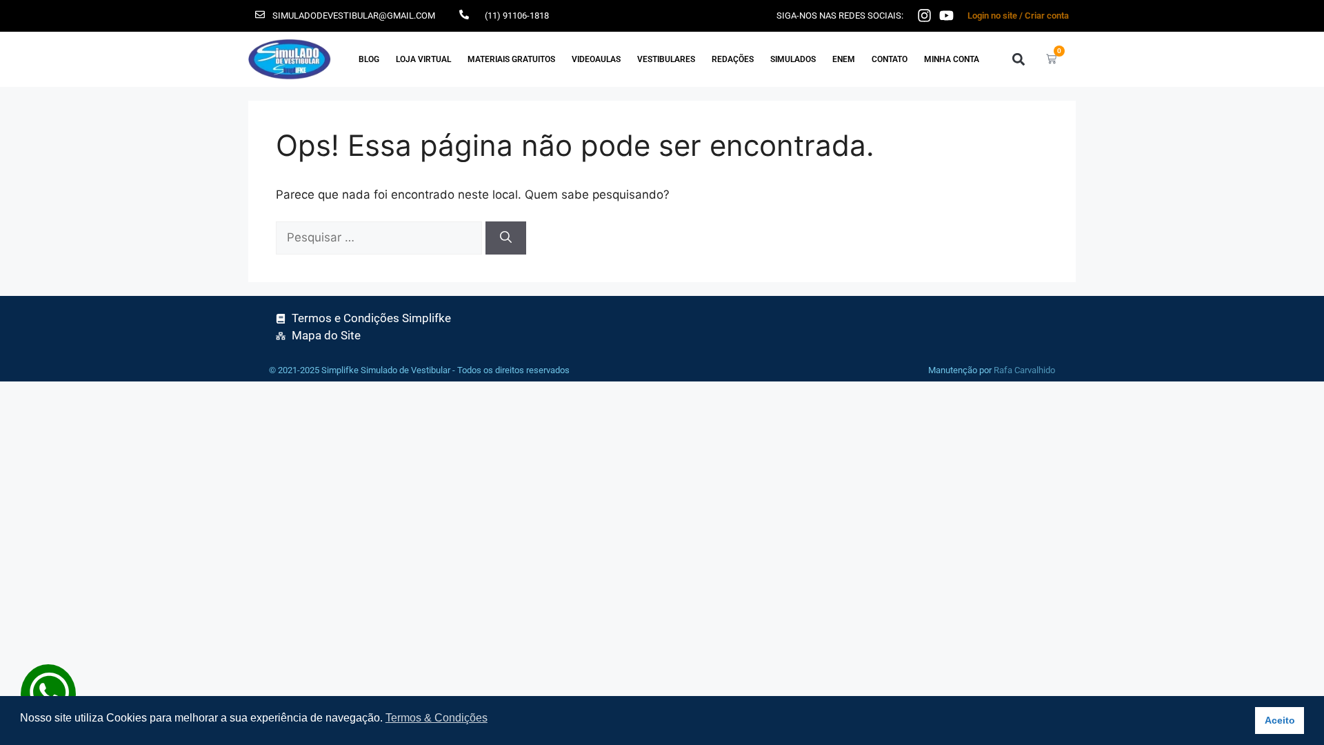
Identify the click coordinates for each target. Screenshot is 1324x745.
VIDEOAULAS (596, 59)
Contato (889, 59)
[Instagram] (924, 15)
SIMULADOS (793, 59)
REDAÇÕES (733, 59)
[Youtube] (946, 15)
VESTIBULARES (666, 59)
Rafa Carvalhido (1024, 370)
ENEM (843, 59)
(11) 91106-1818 (517, 15)
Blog (369, 59)
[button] (1018, 59)
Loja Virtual (423, 59)
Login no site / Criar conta (1018, 15)
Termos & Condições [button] (436, 718)
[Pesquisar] (505, 238)
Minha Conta (951, 59)
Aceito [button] (1280, 720)
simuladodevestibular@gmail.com (353, 15)
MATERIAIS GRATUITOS (511, 59)
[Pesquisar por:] (380, 237)
